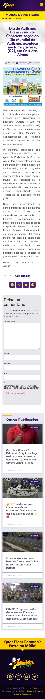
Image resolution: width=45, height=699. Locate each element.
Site (5, 373)
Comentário (10, 322)
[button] (12, 285)
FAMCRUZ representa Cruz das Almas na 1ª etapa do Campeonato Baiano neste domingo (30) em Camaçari (22, 614)
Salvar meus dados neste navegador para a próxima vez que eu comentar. (21, 387)
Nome (7, 353)
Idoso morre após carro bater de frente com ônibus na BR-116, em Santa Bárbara (22, 563)
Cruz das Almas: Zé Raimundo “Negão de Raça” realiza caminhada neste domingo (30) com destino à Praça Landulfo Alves (22, 456)
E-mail (7, 363)
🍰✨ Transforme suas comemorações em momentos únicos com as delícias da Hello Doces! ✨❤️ (22, 510)
